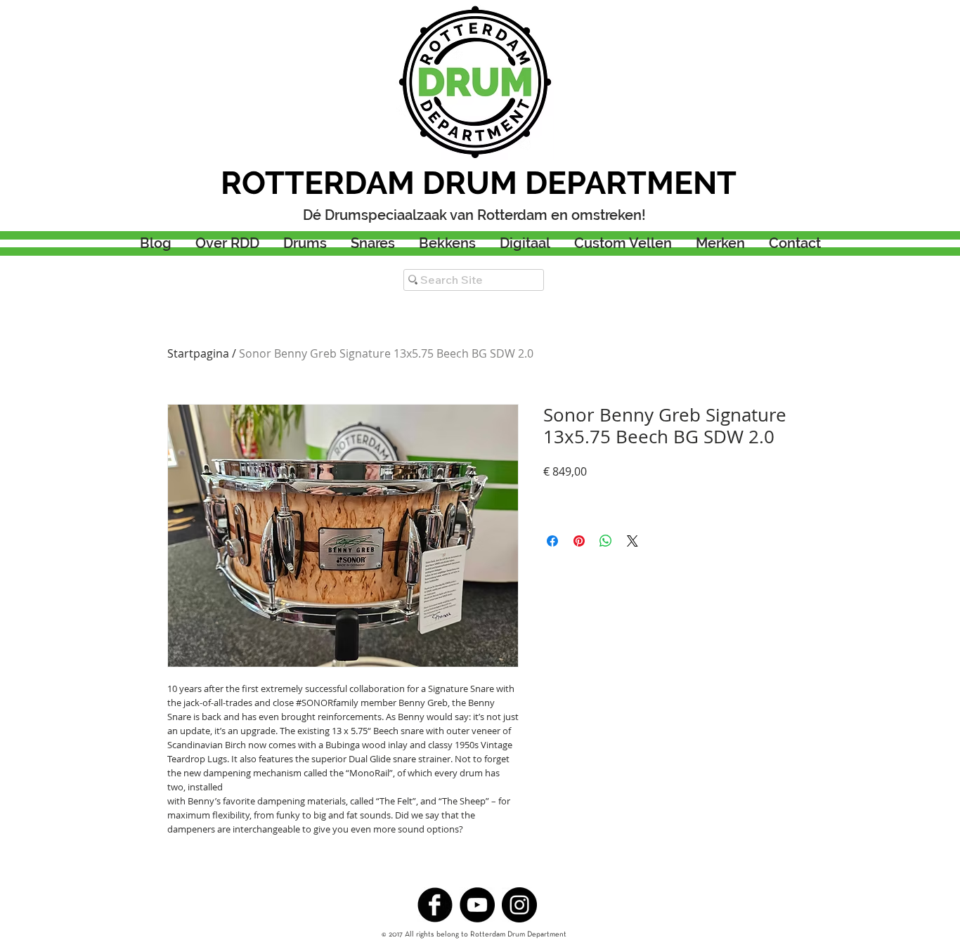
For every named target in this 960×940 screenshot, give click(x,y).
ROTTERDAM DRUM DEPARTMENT (479, 183)
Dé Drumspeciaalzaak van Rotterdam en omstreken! (474, 215)
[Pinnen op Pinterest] (579, 541)
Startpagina (198, 353)
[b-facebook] (435, 904)
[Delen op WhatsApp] (605, 541)
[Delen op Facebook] (552, 541)
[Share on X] (632, 541)
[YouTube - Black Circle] (477, 904)
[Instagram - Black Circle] (519, 904)
